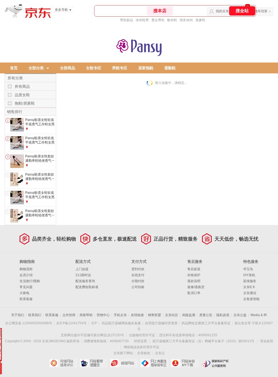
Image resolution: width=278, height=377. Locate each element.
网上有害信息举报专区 (154, 363)
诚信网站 (124, 363)
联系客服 (26, 299)
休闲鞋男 (142, 20)
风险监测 (188, 315)
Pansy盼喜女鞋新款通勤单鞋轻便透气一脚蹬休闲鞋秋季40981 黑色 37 (40, 217)
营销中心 (103, 315)
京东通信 (249, 293)
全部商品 (67, 68)
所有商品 (22, 86)
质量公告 (205, 315)
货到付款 (137, 269)
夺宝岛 (248, 269)
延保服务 (249, 281)
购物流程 (26, 269)
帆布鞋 (172, 20)
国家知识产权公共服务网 (215, 363)
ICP (94, 323)
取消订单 (193, 293)
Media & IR (259, 315)
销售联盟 (154, 315)
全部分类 (36, 68)
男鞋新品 (126, 20)
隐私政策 (222, 315)
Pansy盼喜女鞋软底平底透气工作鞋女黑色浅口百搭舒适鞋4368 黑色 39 (40, 126)
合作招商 (68, 315)
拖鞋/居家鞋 (25, 103)
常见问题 (26, 287)
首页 (14, 68)
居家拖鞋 (145, 68)
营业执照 (266, 341)
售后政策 (193, 269)
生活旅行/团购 (30, 281)
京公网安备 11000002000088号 (28, 323)
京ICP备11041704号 (71, 323)
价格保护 (193, 275)
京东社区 (171, 315)
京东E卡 (249, 287)
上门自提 (82, 269)
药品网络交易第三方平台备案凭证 (206, 323)
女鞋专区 (93, 68)
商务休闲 (186, 20)
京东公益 (240, 315)
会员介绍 (26, 275)
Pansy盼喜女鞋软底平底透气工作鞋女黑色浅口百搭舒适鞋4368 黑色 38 (40, 144)
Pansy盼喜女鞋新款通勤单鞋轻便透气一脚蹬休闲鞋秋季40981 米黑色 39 (40, 162)
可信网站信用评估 (63, 363)
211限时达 (83, 275)
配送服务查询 (85, 281)
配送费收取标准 (86, 287)
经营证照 (140, 341)
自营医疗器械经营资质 (161, 323)
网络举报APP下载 (185, 363)
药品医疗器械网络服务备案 (121, 323)
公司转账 (137, 287)
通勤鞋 (170, 68)
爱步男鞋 (158, 20)
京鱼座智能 (251, 299)
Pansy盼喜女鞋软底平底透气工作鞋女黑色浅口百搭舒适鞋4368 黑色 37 (40, 199)
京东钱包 (143, 353)
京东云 (160, 353)
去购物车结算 (257, 11)
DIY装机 (249, 275)
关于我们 (17, 315)
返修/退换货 (195, 287)
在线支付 (137, 275)
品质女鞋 (22, 95)
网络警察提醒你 (94, 363)
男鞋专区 (119, 68)
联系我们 (34, 315)
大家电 (24, 293)
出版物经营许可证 (142, 335)
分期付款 (137, 281)
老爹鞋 (200, 20)
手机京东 (120, 315)
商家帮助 (86, 315)
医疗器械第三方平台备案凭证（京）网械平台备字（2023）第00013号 (203, 341)
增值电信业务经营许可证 (141, 347)
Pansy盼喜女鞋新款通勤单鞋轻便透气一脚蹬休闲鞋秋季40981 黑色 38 (40, 181)
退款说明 (193, 281)
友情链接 (137, 315)
